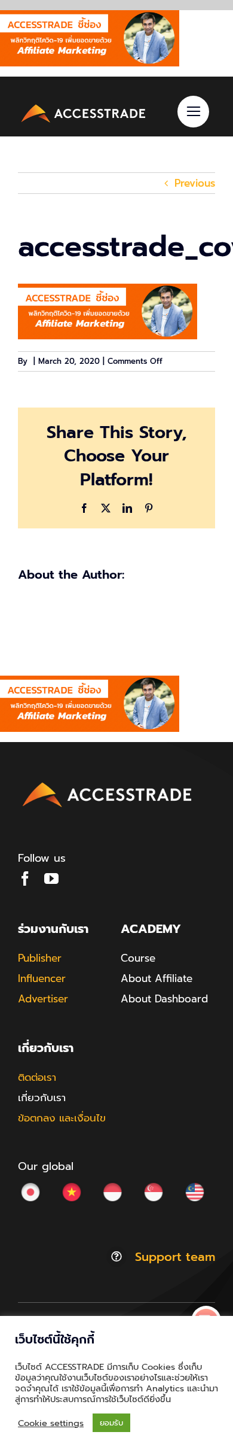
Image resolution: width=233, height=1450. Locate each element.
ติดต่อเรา (37, 1077)
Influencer (42, 978)
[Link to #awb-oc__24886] (193, 111)
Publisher (40, 958)
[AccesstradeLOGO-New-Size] (83, 106)
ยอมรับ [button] (111, 1422)
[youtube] (51, 878)
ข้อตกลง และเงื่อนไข (62, 1118)
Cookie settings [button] (51, 1423)
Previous (194, 183)
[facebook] (25, 878)
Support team (175, 1257)
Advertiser (43, 999)
